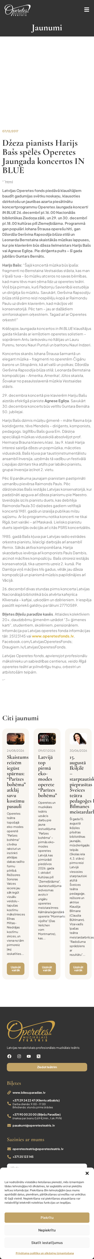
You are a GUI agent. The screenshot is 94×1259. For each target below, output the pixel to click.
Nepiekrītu (47, 1230)
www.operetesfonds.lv (53, 636)
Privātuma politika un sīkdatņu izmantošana (45, 1253)
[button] (87, 1173)
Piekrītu (47, 1217)
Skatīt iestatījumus (47, 1243)
